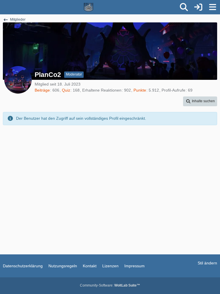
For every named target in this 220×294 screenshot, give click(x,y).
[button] (200, 101)
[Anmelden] (198, 7)
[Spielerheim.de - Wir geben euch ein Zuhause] (89, 7)
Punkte (139, 90)
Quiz (66, 90)
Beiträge (42, 90)
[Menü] (212, 7)
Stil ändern (207, 263)
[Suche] (184, 7)
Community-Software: (110, 285)
